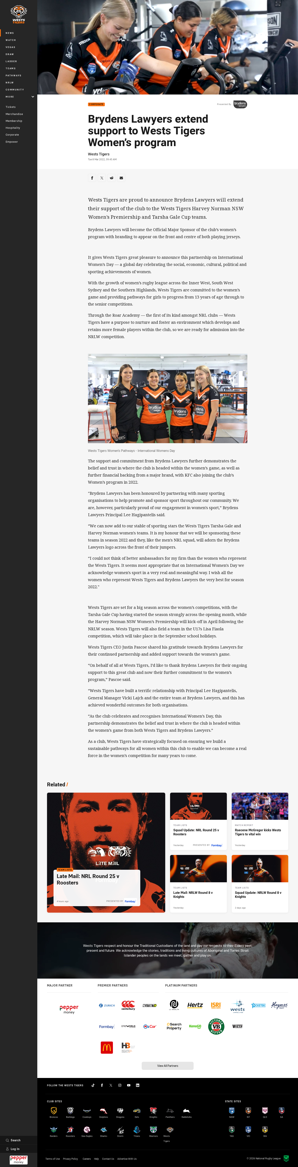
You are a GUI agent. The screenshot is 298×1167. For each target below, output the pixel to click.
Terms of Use (52, 1158)
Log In (15, 1149)
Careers (87, 1158)
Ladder (11, 61)
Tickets (11, 107)
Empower (12, 141)
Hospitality (13, 128)
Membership (14, 121)
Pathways (14, 75)
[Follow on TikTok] (93, 1085)
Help (96, 1158)
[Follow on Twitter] (111, 1085)
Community (15, 89)
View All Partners (167, 1066)
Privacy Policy (70, 1158)
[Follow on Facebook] (102, 1085)
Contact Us (108, 1158)
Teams (11, 68)
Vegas (11, 47)
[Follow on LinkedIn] (137, 1085)
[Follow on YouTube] (128, 1085)
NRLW (10, 82)
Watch (11, 39)
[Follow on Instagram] (119, 1085)
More (10, 96)
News (10, 32)
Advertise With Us (127, 1158)
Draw (10, 54)
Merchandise (14, 114)
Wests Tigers (98, 154)
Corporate (12, 134)
